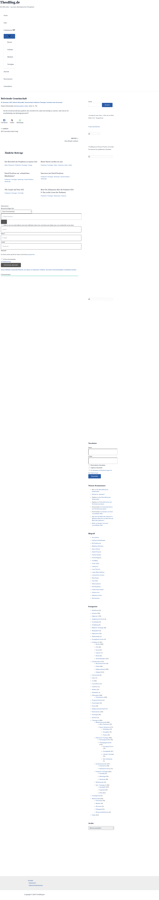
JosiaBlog (95, 560)
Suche (90, 101)
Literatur (98, 653)
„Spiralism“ (102, 494)
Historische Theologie (102, 737)
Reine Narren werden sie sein (52, 162)
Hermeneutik (95, 675)
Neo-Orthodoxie (107, 759)
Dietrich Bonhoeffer (18, 102)
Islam (93, 678)
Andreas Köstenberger (98, 540)
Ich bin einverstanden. (9, 259)
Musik (97, 655)
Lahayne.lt (95, 566)
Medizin (98, 803)
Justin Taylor (95, 563)
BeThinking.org (96, 543)
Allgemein (95, 616)
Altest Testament (9, 165)
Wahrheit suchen (97, 595)
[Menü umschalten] (9, 36)
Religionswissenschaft (98, 709)
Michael (94, 494)
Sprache (94, 717)
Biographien (95, 630)
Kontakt (30, 880)
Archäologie (95, 622)
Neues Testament (104, 727)
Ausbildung (95, 625)
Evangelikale (106, 751)
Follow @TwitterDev (94, 126)
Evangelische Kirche (98, 639)
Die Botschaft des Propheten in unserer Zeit (21, 162)
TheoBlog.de (10, 2)
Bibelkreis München (97, 546)
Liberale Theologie (108, 754)
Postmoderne (100, 697)
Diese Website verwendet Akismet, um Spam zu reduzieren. (20, 270)
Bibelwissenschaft (101, 722)
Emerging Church (108, 746)
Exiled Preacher (96, 552)
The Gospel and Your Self (14, 190)
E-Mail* (3, 242)
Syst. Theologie (100, 785)
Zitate (55, 165)
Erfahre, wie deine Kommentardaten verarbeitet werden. (58, 270)
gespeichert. (31, 254)
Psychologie (95, 703)
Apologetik (102, 787)
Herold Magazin (96, 557)
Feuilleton (95, 642)
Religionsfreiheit (100, 669)
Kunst (97, 650)
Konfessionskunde (101, 764)
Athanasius (57, 196)
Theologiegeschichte (105, 742)
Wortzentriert (96, 598)
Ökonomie (99, 806)
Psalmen (63, 196)
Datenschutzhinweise (36, 885)
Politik (97, 666)
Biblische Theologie (97, 627)
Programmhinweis (97, 700)
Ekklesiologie (96, 636)
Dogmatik (102, 790)
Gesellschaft (95, 661)
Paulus (105, 735)
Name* (3, 233)
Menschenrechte (100, 663)
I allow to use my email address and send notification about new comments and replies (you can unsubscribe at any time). (38, 225)
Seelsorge (20, 179)
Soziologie (95, 714)
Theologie (95, 720)
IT (92, 681)
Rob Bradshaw (96, 586)
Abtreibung (95, 610)
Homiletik (102, 773)
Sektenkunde (99, 782)
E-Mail (90, 456)
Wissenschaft (96, 798)
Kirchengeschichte (104, 739)
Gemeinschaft (29, 102)
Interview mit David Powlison (52, 173)
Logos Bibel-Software (98, 572)
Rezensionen (96, 711)
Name (90, 447)
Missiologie (102, 776)
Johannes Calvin (63, 165)
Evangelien (106, 732)
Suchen (107, 105)
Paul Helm (95, 581)
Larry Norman (96, 569)
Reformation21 (96, 583)
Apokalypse (106, 729)
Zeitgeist (98, 672)
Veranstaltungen (100, 658)
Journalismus (96, 683)
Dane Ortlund (96, 549)
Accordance (95, 537)
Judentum (95, 686)
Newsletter (95, 692)
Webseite (3, 250)
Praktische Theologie (40, 102)
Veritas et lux (95, 592)
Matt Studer (95, 578)
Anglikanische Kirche (98, 619)
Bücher (98, 644)
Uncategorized (96, 795)
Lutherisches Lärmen (98, 575)
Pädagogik (99, 809)
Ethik (100, 793)
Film (97, 647)
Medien (94, 689)
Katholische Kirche (104, 768)
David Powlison (29, 179)
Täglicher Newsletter (96, 467)
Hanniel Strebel (96, 555)
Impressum (32, 883)
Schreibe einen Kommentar (54, 102)
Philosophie (95, 695)
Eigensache (95, 633)
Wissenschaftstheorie (102, 812)
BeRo (93, 523)
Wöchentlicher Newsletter (97, 465)
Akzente (94, 613)
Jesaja (30, 165)
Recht (93, 706)
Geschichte (99, 800)
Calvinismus (102, 766)
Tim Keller (21, 193)
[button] (14, 30)
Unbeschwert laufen (98, 589)
